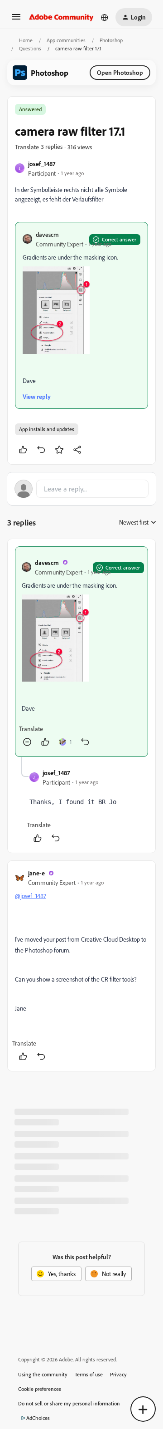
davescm (47, 234)
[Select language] (104, 17)
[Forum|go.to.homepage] (61, 17)
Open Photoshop (120, 72)
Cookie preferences (39, 1388)
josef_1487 (41, 163)
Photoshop (111, 40)
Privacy (118, 1374)
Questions (30, 48)
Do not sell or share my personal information (69, 1403)
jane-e (36, 873)
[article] (81, 651)
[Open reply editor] (81, 488)
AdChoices (38, 1417)
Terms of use (89, 1374)
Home (26, 40)
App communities (66, 40)
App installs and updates (46, 429)
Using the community (42, 1374)
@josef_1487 (30, 895)
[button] (16, 20)
